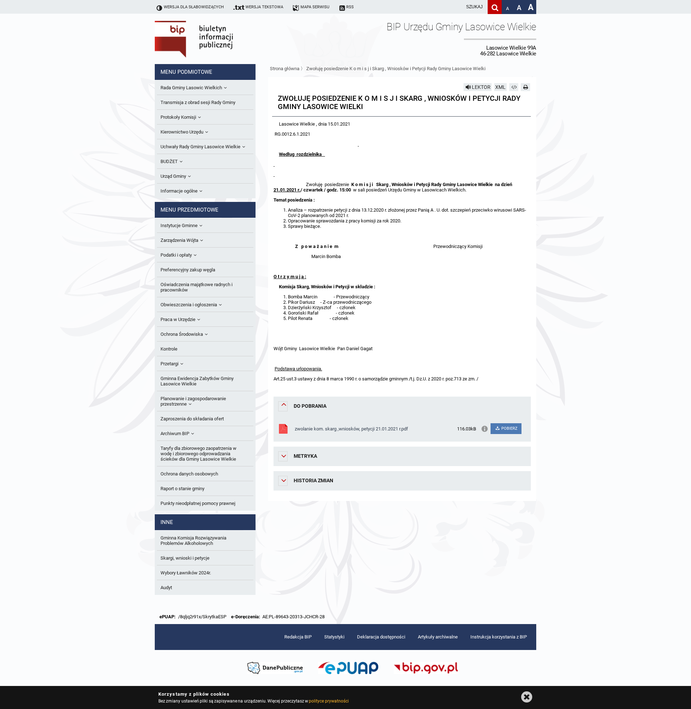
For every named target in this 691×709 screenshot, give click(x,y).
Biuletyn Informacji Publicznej (214, 39)
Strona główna (284, 68)
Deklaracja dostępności (381, 637)
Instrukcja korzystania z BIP (498, 637)
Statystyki (334, 637)
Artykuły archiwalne (438, 637)
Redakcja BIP (298, 637)
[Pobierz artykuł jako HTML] (514, 87)
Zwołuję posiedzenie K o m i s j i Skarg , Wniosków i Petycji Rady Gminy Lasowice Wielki (395, 68)
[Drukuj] (525, 87)
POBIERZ (509, 428)
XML (500, 87)
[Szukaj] (495, 7)
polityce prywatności (328, 701)
